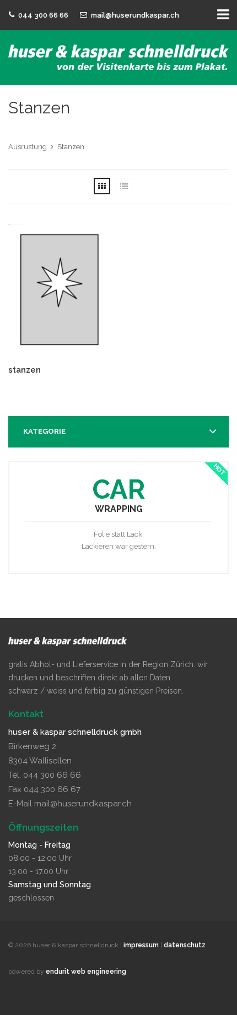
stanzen (24, 370)
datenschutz (185, 945)
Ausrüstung (27, 147)
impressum (141, 945)
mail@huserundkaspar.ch (135, 15)
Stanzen (70, 147)
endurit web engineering (86, 971)
